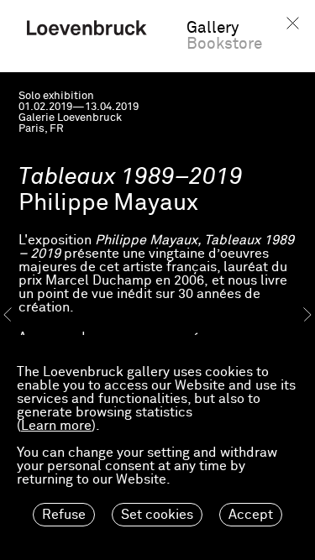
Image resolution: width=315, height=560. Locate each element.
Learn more (56, 425)
